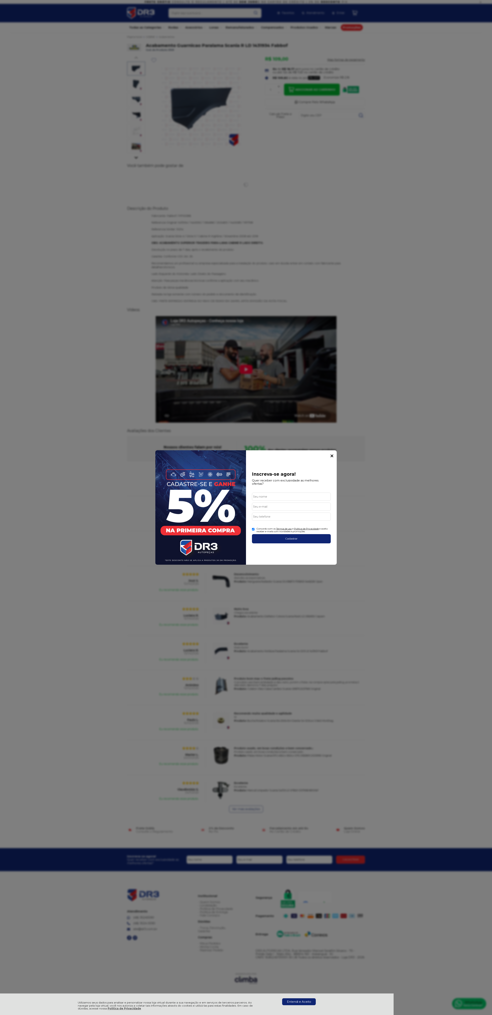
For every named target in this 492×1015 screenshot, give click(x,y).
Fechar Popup (332, 456)
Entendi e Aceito (299, 1001)
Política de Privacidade (124, 1008)
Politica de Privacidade (306, 528)
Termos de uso (284, 528)
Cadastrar (291, 538)
